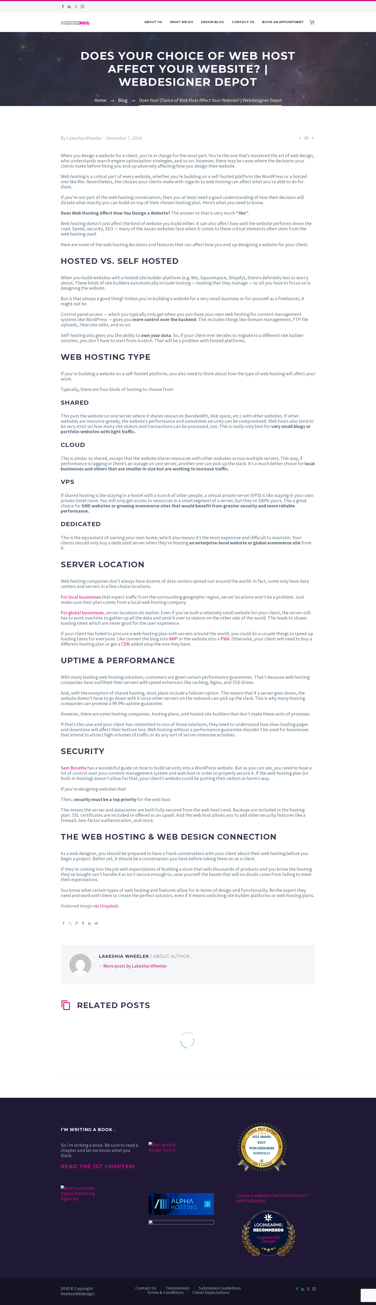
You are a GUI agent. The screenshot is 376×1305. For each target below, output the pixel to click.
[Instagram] (82, 6)
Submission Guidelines (219, 1288)
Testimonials (177, 1288)
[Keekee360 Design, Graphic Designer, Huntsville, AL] (165, 1129)
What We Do (181, 22)
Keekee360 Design (268, 1239)
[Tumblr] (83, 923)
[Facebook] (63, 6)
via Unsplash (105, 906)
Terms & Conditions (165, 1292)
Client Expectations (211, 1292)
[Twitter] (76, 6)
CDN (125, 644)
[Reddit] (96, 923)
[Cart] (313, 22)
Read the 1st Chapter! (98, 1166)
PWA (225, 639)
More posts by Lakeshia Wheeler (135, 966)
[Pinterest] (76, 923)
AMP (173, 639)
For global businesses (82, 613)
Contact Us (243, 22)
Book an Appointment (283, 22)
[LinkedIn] (69, 6)
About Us (153, 22)
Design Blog (212, 22)
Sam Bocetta (73, 768)
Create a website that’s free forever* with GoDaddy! (273, 1198)
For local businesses (81, 597)
